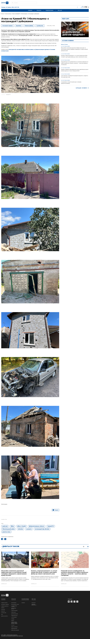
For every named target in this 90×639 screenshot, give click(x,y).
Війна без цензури (15, 630)
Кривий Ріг (51, 526)
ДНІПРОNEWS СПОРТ (15, 604)
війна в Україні (21, 526)
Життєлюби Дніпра (13, 608)
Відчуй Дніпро (14, 628)
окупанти (29, 529)
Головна (2, 13)
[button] (88, 546)
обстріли (20, 529)
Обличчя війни (14, 610)
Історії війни (14, 617)
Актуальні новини (7, 25)
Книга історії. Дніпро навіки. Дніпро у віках (14, 623)
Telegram (56, 510)
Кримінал (18, 25)
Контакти (34, 602)
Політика (3, 609)
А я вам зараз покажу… (14, 606)
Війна (12, 526)
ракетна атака (6, 532)
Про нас (60, 10)
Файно (12, 620)
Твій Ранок (13, 612)
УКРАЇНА (2, 607)
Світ (2, 614)
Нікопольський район (8, 529)
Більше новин (81, 88)
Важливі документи (34, 604)
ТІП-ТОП (12, 625)
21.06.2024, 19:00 (51, 25)
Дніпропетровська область (36, 526)
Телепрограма (49, 10)
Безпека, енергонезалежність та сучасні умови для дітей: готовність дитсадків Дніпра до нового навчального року (44, 572)
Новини (30, 10)
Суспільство (40, 25)
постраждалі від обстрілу (42, 529)
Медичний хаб (14, 615)
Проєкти (39, 10)
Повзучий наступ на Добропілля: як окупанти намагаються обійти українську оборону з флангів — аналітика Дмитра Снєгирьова (74, 573)
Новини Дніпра (8, 13)
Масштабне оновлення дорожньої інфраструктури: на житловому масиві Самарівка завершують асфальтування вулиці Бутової (14, 573)
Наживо (23, 602)
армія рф (5, 526)
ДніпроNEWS (13, 602)
